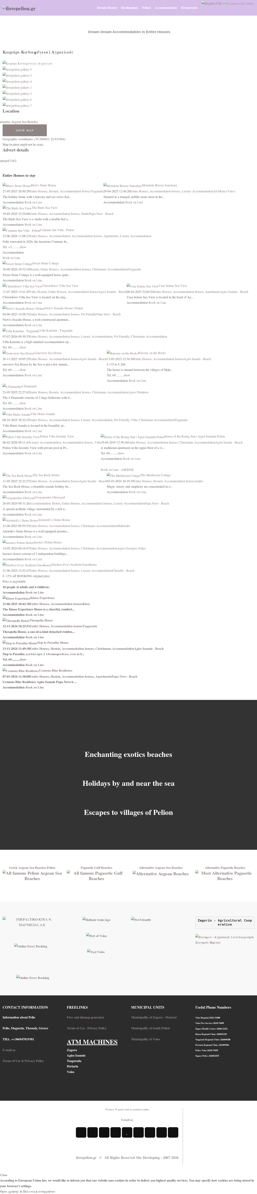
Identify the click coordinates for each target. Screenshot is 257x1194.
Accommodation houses (75, 191)
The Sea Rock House (46, 475)
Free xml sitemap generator (85, 1017)
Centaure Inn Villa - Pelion (57, 230)
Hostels (53, 191)
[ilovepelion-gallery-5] (17, 75)
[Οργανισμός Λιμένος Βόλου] (96, 935)
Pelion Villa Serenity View (57, 436)
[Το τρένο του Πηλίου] (96, 919)
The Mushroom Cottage (155, 475)
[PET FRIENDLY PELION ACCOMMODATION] (141, 919)
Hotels (56, 503)
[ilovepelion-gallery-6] (17, 99)
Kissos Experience (42, 597)
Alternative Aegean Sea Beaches (161, 867)
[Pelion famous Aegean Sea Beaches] (32, 875)
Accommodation (59, 236)
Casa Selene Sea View (173, 285)
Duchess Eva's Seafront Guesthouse (74, 564)
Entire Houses (38, 191)
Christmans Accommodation (110, 269)
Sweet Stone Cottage (45, 263)
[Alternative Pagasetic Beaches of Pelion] (225, 875)
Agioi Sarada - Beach (93, 359)
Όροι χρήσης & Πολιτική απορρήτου (27, 1191)
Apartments (111, 236)
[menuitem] (107, 7)
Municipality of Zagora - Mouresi (153, 1017)
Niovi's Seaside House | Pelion (63, 308)
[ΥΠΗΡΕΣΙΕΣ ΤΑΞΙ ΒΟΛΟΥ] (96, 951)
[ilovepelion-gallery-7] (17, 105)
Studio (85, 213)
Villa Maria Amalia (42, 414)
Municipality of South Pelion (150, 1028)
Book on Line (33, 202)
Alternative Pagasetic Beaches (225, 867)
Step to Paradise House (52, 642)
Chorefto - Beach (123, 570)
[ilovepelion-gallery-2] (17, 69)
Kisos (86, 603)
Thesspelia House (41, 620)
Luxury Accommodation (197, 191)
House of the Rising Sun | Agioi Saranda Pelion (194, 436)
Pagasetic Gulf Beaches (96, 867)
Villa (33, 291)
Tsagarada (97, 191)
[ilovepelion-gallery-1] (17, 87)
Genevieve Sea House (48, 353)
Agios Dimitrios (138, 392)
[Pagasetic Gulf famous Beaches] (96, 875)
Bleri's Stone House (43, 185)
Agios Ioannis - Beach (112, 291)
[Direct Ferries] (30, 945)
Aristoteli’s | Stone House (54, 520)
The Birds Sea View (45, 207)
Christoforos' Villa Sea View (60, 285)
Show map (25, 130)
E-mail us (9, 1050)
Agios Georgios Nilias (131, 548)
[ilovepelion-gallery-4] (17, 81)
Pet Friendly (89, 314)
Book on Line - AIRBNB (117, 469)
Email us (127, 1119)
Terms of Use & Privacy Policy (23, 1060)
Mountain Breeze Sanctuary (159, 185)
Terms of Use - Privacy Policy (87, 1028)
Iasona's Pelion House (48, 542)
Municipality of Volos (145, 1039)
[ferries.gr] (32, 977)
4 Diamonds (29, 386)
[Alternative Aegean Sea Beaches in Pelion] (161, 873)
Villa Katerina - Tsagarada (55, 330)
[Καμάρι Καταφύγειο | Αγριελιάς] (28, 63)
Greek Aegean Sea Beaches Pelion (32, 867)
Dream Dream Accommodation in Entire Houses (129, 32)
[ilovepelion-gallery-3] (17, 93)
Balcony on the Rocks (152, 353)
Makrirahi (123, 526)
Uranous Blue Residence (55, 670)
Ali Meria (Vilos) (224, 191)
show (23, 247)
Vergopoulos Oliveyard (50, 497)
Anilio (199, 481)
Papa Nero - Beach (101, 213)
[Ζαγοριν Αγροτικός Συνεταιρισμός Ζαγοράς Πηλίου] (225, 939)
